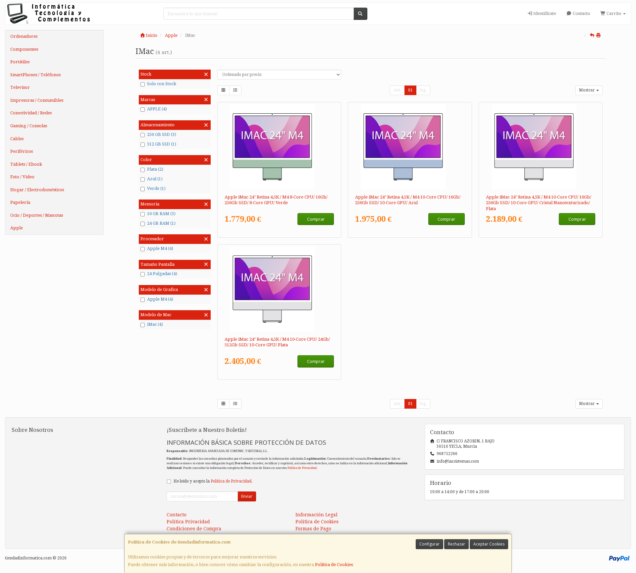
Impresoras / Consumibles (36, 100)
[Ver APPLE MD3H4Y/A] (540, 146)
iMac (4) (155, 324)
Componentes (24, 49)
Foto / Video (22, 176)
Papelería (20, 202)
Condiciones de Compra (194, 528)
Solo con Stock (161, 83)
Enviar (246, 496)
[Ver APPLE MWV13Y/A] (409, 146)
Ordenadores (23, 36)
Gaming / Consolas (28, 125)
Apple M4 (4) (160, 248)
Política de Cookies (334, 564)
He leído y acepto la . (213, 481)
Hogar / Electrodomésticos (37, 189)
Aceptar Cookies (488, 544)
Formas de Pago (313, 528)
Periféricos (21, 151)
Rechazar (456, 544)
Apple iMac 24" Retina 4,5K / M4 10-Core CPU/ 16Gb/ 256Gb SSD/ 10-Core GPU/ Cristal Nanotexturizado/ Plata (538, 203)
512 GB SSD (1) (161, 144)
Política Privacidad (188, 521)
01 (410, 90)
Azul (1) (155, 178)
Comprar (316, 219)
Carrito (614, 13)
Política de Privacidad (302, 468)
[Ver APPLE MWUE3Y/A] (279, 146)
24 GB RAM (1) (161, 223)
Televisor (20, 87)
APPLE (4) (157, 108)
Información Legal (316, 514)
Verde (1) (156, 188)
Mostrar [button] (587, 90)
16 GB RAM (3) (161, 213)
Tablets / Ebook (26, 164)
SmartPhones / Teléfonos (35, 74)
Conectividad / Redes (31, 112)
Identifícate (544, 13)
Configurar (429, 544)
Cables (17, 138)
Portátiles (19, 61)
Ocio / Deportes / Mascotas (36, 215)
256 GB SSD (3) (161, 134)
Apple (16, 227)
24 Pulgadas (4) (162, 273)
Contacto (581, 13)
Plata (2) (155, 169)
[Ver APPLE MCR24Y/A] (279, 289)
